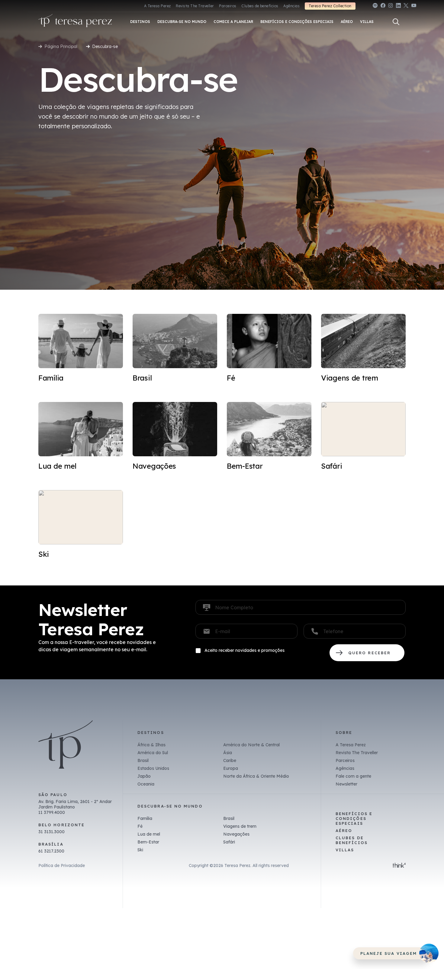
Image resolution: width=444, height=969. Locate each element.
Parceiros (227, 6)
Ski (140, 850)
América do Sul (152, 752)
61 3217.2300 (51, 851)
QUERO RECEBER (367, 652)
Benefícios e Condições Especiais (354, 818)
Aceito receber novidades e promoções (244, 650)
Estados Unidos (153, 768)
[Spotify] (375, 6)
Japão (144, 776)
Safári (229, 842)
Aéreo (344, 830)
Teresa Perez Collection (330, 6)
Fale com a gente (353, 776)
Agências (291, 6)
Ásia (227, 752)
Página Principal (60, 46)
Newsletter (346, 784)
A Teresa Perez (157, 6)
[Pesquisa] (396, 21)
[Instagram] (390, 6)
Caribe (229, 760)
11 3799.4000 (51, 812)
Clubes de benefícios (259, 6)
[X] (406, 6)
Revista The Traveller (195, 6)
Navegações (236, 834)
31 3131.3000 (51, 831)
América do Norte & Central (251, 744)
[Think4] (399, 866)
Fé (140, 826)
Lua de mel (148, 834)
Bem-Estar (148, 842)
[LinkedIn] (398, 6)
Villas (345, 849)
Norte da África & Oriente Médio (256, 776)
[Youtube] (413, 6)
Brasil (143, 760)
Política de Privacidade (61, 865)
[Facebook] (383, 6)
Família (144, 818)
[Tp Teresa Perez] (75, 22)
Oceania (145, 784)
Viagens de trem (239, 826)
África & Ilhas (151, 744)
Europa (230, 768)
